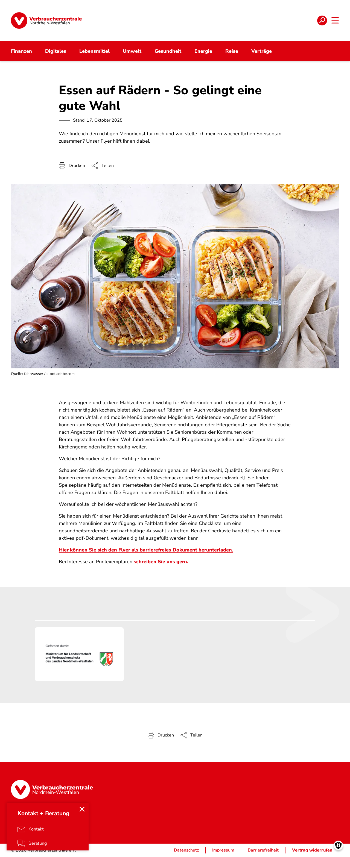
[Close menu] (82, 809)
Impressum (223, 850)
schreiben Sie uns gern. (161, 561)
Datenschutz (186, 850)
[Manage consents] (338, 845)
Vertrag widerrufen (312, 850)
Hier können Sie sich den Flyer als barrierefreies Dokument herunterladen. (146, 550)
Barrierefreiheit (263, 850)
